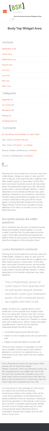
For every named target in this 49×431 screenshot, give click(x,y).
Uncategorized (8, 121)
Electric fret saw (21, 140)
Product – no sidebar (24, 145)
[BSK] (17, 7)
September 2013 (9, 59)
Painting (5, 116)
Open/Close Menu (5, 11)
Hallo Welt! (34, 134)
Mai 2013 (5, 81)
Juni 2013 (6, 75)
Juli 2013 (5, 70)
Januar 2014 (7, 54)
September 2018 (9, 49)
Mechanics (6, 110)
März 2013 (6, 86)
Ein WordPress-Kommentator (14, 134)
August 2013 (7, 65)
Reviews (33, 150)
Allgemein (6, 100)
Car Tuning (6, 105)
